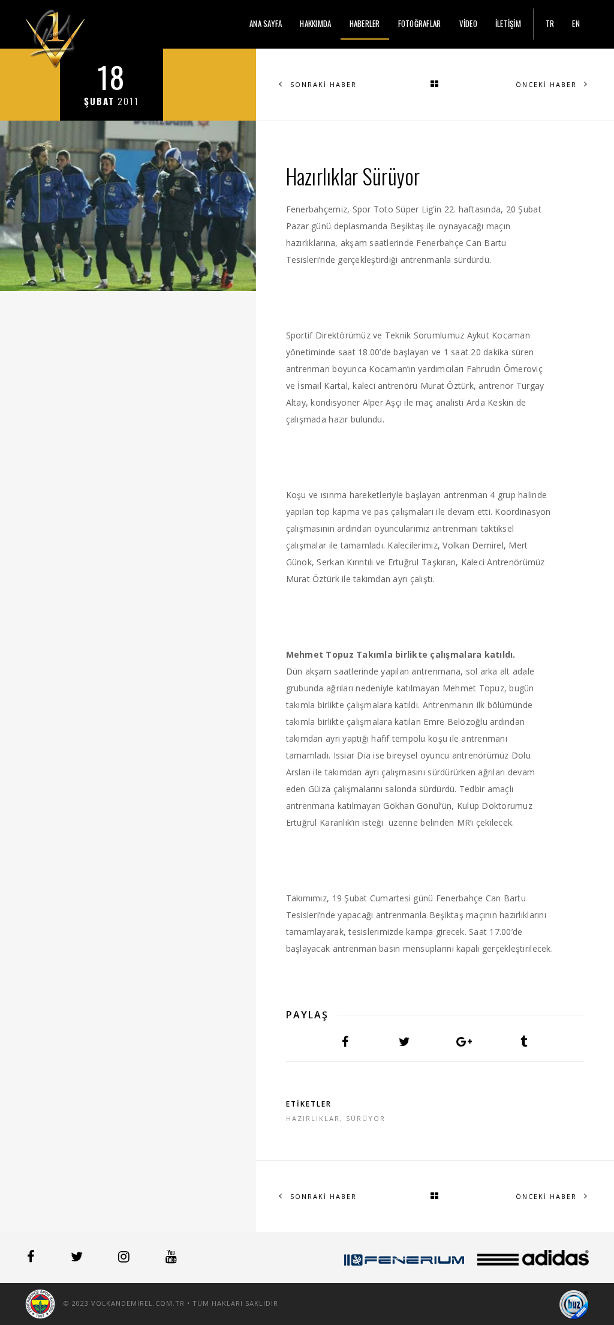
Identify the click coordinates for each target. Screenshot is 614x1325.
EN (576, 23)
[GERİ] (435, 85)
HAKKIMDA (315, 23)
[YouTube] (171, 1258)
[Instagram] (125, 1258)
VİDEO (468, 23)
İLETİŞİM (508, 23)
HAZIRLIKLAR (313, 1118)
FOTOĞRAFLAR (419, 23)
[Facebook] (32, 1258)
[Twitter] (78, 1258)
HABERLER (365, 23)
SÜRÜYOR (366, 1118)
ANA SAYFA (265, 23)
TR (550, 23)
